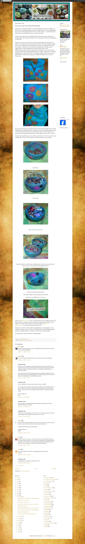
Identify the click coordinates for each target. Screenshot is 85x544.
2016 (18, 479)
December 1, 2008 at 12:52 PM (24, 359)
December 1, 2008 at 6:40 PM (24, 397)
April (19, 529)
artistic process (47, 506)
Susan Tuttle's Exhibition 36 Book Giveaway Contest (28, 508)
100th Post (20, 340)
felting (24, 340)
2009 (18, 493)
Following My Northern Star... (24, 511)
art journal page (48, 502)
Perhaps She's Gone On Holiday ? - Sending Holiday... (28, 498)
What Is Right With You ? (23, 506)
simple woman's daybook (50, 523)
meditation (47, 514)
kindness (46, 513)
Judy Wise (47, 482)
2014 (18, 483)
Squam (46, 499)
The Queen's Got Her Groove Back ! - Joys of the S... (28, 504)
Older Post (54, 468)
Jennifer (19, 356)
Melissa (19, 420)
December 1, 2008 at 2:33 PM (24, 377)
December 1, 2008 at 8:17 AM (24, 351)
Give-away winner (28, 340)
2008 (18, 495)
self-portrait (47, 521)
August (19, 522)
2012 (18, 487)
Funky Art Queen (25, 320)
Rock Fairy (47, 494)
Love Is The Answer (49, 487)
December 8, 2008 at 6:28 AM (24, 462)
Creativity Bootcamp (49, 481)
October (19, 518)
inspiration (47, 511)
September (20, 520)
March (19, 531)
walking (46, 526)
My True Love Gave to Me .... (23, 500)
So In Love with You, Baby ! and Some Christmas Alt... (29, 510)
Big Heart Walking (48, 477)
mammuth (45, 535)
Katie (46, 484)
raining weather (48, 516)
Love (46, 486)
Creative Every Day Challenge (51, 479)
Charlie (19, 346)
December (20, 496)
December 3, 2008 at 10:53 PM (24, 454)
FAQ (19, 437)
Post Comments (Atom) (25, 471)
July (19, 524)
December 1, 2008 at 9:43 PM (24, 416)
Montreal (46, 489)
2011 (18, 489)
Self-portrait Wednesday (49, 497)
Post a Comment (20, 465)
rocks (46, 519)
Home (36, 468)
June (19, 525)
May (19, 527)
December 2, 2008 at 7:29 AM (24, 432)
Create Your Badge (67, 119)
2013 (18, 485)
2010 (18, 491)
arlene (19, 449)
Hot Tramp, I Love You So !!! (23, 502)
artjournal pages (48, 508)
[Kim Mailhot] (63, 124)
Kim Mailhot (64, 46)
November (20, 516)
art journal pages (48, 504)
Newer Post (17, 468)
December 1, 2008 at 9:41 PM (24, 406)
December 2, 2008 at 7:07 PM (24, 445)
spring (46, 524)
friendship (47, 509)
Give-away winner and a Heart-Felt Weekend (26, 513)
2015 (18, 481)
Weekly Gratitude (48, 501)
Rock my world (48, 496)
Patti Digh (47, 492)
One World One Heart (49, 491)
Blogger (53, 535)
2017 (18, 477)
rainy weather (47, 518)
